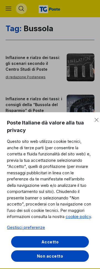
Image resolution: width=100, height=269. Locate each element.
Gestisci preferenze (26, 227)
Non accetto (50, 256)
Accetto (50, 241)
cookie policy (78, 216)
